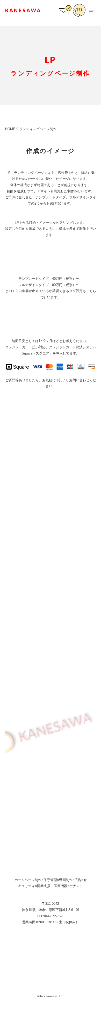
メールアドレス (17, 694)
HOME (10, 129)
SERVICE (73, 944)
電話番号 (12, 721)
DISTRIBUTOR (65, 969)
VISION (47, 944)
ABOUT (30, 956)
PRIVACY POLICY (50, 981)
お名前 (10, 667)
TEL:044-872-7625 (50, 916)
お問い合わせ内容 (18, 748)
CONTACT (30, 969)
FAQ (50, 956)
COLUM (71, 956)
